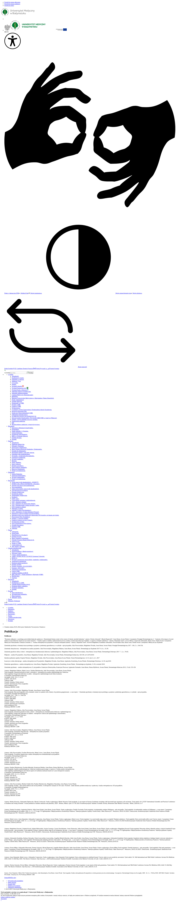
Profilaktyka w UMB (18, 583)
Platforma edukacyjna (18, 444)
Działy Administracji (18, 400)
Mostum (14, 461)
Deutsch (25, 368)
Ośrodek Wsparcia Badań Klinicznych (23, 540)
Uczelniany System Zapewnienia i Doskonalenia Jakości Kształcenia (32, 409)
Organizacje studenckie (19, 457)
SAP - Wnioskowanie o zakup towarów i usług (25, 505)
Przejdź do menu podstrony (12, 4)
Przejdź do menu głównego (12, 2)
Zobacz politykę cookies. (8, 897)
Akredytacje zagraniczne (19, 561)
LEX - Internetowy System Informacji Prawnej (25, 512)
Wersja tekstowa (137, 293)
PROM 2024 (16, 576)
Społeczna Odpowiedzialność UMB (22, 413)
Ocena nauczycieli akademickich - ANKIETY (25, 482)
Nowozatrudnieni (17, 487)
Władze (14, 384)
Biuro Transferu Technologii (20, 538)
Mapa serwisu (12, 882)
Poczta (10, 599)
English (10, 368)
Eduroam (14, 528)
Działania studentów (18, 587)
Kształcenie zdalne (17, 494)
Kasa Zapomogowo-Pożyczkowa (21, 523)
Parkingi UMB (16, 527)
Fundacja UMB (16, 406)
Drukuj (6, 877)
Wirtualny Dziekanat (18, 446)
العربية (48, 368)
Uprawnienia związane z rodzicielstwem (23, 500)
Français (30, 368)
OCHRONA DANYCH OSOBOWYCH (24, 416)
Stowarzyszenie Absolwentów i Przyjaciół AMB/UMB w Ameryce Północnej (34, 418)
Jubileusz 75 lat (16, 381)
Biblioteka (15, 396)
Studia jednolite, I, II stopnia (20, 431)
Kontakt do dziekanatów (19, 451)
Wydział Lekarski (17, 386)
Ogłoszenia (15, 531)
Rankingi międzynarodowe (20, 563)
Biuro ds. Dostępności (18, 469)
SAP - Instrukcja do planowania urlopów (24, 503)
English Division (17, 438)
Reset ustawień (82, 367)
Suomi (52, 368)
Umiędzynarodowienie (14, 548)
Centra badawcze (17, 545)
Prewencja (11, 579)
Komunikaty (15, 429)
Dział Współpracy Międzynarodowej (22, 551)
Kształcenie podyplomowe (20, 434)
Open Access (16, 541)
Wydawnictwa (16, 408)
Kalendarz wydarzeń (18, 379)
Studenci (10, 441)
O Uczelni (15, 383)
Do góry (13, 877)
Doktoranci (11, 472)
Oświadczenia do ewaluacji (20, 490)
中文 (14, 368)
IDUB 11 (15, 558)
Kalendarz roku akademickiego (21, 454)
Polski (6, 368)
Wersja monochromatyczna (123, 293)
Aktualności (15, 376)
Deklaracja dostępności (14, 887)
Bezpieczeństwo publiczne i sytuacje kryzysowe (26, 424)
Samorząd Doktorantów (19, 475)
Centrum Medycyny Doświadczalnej (22, 395)
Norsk (38, 368)
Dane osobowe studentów (19, 467)
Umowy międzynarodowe (19, 555)
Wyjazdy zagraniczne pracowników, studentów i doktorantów (30, 559)
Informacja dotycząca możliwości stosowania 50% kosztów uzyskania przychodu (35, 515)
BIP (13, 423)
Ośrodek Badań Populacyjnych (21, 584)
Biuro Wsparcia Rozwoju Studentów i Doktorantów (27, 449)
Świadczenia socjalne (18, 522)
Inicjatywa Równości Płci (19, 411)
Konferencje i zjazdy (18, 378)
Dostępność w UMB (18, 403)
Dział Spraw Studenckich (19, 447)
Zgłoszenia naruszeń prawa (20, 414)
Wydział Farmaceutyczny (19, 388)
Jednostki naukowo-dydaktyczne (21, 391)
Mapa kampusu (16, 596)
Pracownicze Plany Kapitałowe (21, 517)
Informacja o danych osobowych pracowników (25, 513)
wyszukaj (7, 372)
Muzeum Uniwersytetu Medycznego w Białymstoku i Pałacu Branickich (33, 398)
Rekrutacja (11, 426)
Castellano (19, 368)
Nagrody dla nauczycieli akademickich (23, 485)
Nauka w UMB (16, 543)
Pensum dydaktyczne (18, 492)
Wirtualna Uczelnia (17, 508)
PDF (10, 877)
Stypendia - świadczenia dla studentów (23, 456)
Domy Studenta (17, 462)
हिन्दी (34, 368)
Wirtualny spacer (17, 597)
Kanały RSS (11, 884)
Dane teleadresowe (17, 592)
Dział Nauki (15, 533)
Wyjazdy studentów (18, 459)
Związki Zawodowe (18, 525)
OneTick (14, 578)
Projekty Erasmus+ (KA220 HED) (22, 566)
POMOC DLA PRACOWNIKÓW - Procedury (26, 484)
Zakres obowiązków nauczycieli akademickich (25, 489)
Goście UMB (16, 571)
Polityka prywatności (14, 886)
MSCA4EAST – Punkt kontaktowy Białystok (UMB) (27, 574)
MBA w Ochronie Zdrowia (20, 436)
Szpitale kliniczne (17, 401)
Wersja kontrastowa (36, 293)
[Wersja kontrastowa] (6, 602)
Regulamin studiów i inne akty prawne (23, 452)
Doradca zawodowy (18, 466)
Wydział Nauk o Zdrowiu (19, 390)
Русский (43, 368)
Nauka (10, 530)
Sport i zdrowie (16, 464)
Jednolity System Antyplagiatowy (22, 510)
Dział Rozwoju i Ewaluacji (20, 535)
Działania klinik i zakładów (20, 586)
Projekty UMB (16, 405)
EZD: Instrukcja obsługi (19, 507)
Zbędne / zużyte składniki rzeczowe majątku (25, 419)
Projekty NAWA (17, 564)
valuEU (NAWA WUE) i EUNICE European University (28, 556)
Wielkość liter (24, 293)
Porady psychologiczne (19, 470)
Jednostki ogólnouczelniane (20, 393)
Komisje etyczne (17, 536)
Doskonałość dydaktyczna (19, 495)
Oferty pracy (15, 498)
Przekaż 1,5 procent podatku (20, 518)
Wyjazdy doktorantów (18, 477)
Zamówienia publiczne (18, 421)
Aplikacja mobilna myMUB (20, 573)
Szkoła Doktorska (17, 433)
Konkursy (15, 497)
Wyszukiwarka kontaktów (19, 594)
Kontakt (14, 439)
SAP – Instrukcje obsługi (19, 502)
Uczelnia (10, 374)
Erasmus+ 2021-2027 (18, 568)
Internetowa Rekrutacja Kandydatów (22, 428)
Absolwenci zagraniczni (19, 569)
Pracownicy (11, 480)
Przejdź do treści (9, 5)
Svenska (56, 368)
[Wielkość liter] (5, 602)
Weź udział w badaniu (18, 546)
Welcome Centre (17, 553)
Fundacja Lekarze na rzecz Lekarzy (22, 520)
